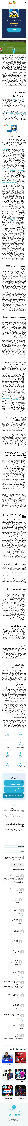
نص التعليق (21, 833)
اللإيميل (22, 851)
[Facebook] (18, 1114)
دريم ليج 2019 (22, 58)
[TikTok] (9, 1114)
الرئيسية (19, 6)
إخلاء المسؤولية (7, 1109)
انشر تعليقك (17, 865)
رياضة (9, 6)
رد (22, 884)
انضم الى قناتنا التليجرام (15, 795)
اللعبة (21, 142)
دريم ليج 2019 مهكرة (11, 219)
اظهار (15, 92)
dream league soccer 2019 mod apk (13, 183)
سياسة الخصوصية (16, 1112)
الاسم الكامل (21, 846)
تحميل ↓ (14, 29)
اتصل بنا (9, 1112)
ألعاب (14, 6)
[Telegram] (12, 1114)
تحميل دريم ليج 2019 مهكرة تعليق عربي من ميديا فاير (13, 169)
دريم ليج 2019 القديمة (18, 99)
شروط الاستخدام (16, 1109)
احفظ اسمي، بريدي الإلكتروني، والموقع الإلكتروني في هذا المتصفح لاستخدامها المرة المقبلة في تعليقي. (14, 858)
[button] (2, 2)
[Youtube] (15, 1114)
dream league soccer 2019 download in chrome (14, 112)
